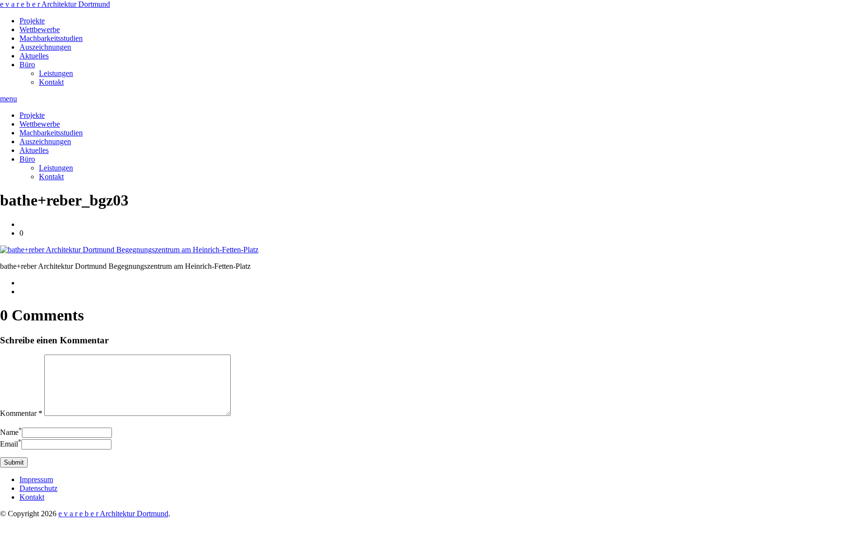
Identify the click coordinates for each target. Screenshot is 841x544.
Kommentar (21, 413)
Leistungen (56, 73)
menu (8, 98)
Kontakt (51, 82)
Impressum (36, 479)
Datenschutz (38, 488)
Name (11, 432)
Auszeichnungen (45, 47)
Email (10, 444)
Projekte (32, 21)
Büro (27, 64)
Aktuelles (34, 56)
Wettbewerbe (39, 29)
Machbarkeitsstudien (51, 38)
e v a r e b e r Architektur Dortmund (55, 4)
